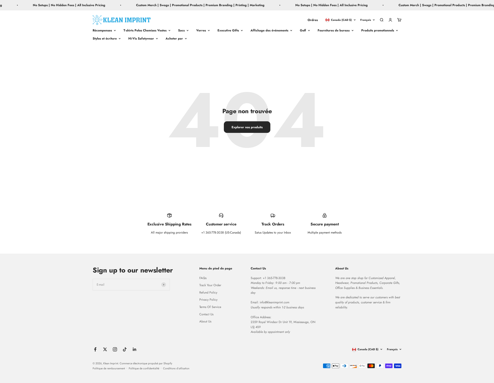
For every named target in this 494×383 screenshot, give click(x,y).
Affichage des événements (269, 30)
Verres (201, 30)
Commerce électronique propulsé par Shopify (146, 363)
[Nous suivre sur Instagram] (115, 349)
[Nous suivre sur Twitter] (105, 349)
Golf (303, 30)
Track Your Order (210, 285)
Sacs (181, 30)
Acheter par (174, 38)
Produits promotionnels (377, 30)
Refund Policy (208, 292)
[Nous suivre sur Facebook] (95, 349)
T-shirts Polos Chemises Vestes (145, 30)
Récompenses (102, 30)
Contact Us (206, 314)
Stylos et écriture (105, 38)
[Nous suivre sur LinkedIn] (134, 349)
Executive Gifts (228, 30)
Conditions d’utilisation (176, 368)
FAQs (202, 278)
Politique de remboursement (109, 368)
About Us (205, 321)
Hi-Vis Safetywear (141, 38)
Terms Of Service (210, 307)
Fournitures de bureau (334, 30)
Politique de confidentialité (144, 368)
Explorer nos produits (247, 127)
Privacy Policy (208, 299)
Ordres (313, 20)
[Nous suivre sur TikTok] (124, 349)
